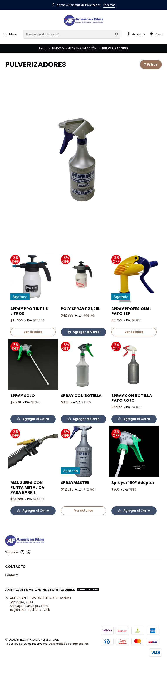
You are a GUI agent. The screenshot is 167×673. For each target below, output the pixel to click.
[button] (151, 64)
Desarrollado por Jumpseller (68, 644)
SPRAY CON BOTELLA (81, 395)
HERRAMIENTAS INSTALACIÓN (74, 48)
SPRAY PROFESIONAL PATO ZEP (131, 311)
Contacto (12, 575)
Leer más (109, 5)
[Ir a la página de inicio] (83, 20)
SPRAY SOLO (22, 395)
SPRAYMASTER (75, 482)
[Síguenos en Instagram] (22, 552)
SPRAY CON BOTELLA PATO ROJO (131, 398)
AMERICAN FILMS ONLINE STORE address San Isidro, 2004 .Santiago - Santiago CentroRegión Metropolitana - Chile (40, 604)
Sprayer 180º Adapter (132, 482)
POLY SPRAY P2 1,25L (80, 308)
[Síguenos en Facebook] (29, 552)
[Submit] (116, 34)
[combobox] (71, 34)
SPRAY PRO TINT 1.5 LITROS (29, 311)
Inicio (42, 48)
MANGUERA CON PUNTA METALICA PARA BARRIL (27, 487)
